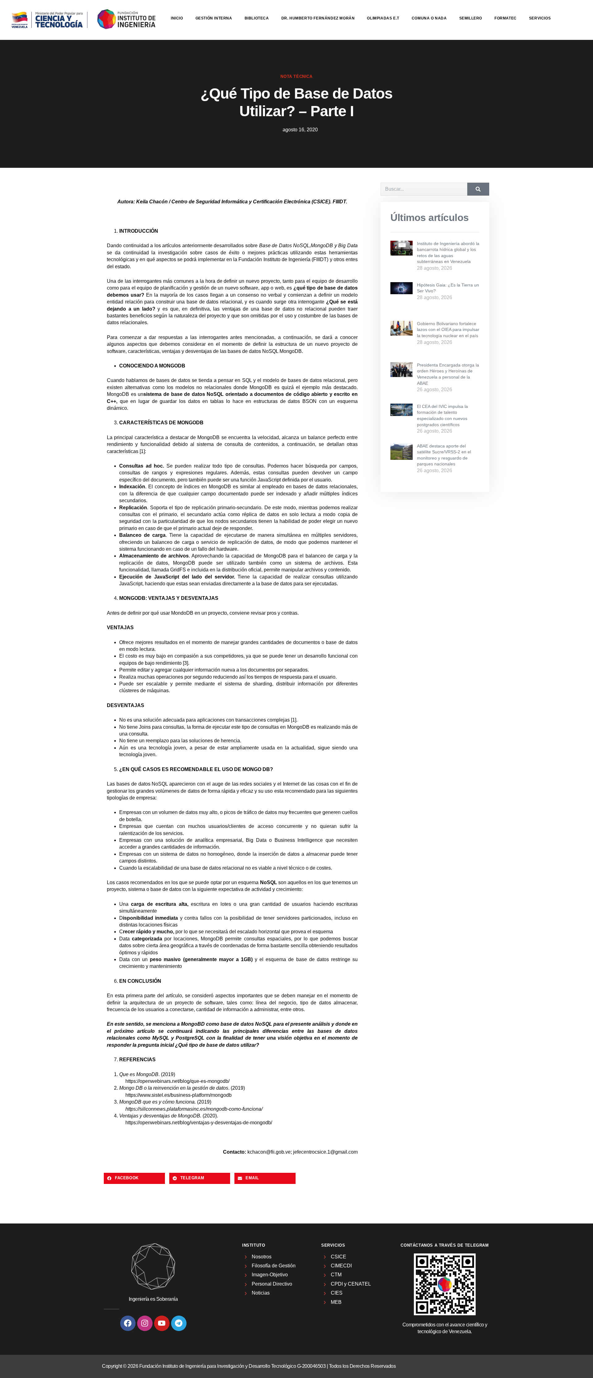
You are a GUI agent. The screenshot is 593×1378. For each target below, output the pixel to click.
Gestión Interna (214, 18)
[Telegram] (179, 1323)
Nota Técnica (296, 76)
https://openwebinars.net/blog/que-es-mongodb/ (177, 1081)
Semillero (470, 18)
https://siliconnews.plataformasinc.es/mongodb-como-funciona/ (194, 1109)
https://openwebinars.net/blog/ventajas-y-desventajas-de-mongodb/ (198, 1122)
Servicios (540, 18)
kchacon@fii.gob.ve (269, 1152)
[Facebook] (128, 1323)
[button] (134, 1178)
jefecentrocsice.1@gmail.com (325, 1152)
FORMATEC (505, 18)
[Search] (478, 189)
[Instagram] (145, 1323)
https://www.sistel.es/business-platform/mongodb (178, 1095)
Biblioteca (257, 18)
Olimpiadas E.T (383, 18)
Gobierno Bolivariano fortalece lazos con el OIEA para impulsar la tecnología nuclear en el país (448, 329)
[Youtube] (162, 1323)
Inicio (177, 18)
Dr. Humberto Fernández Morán (318, 18)
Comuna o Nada (429, 18)
